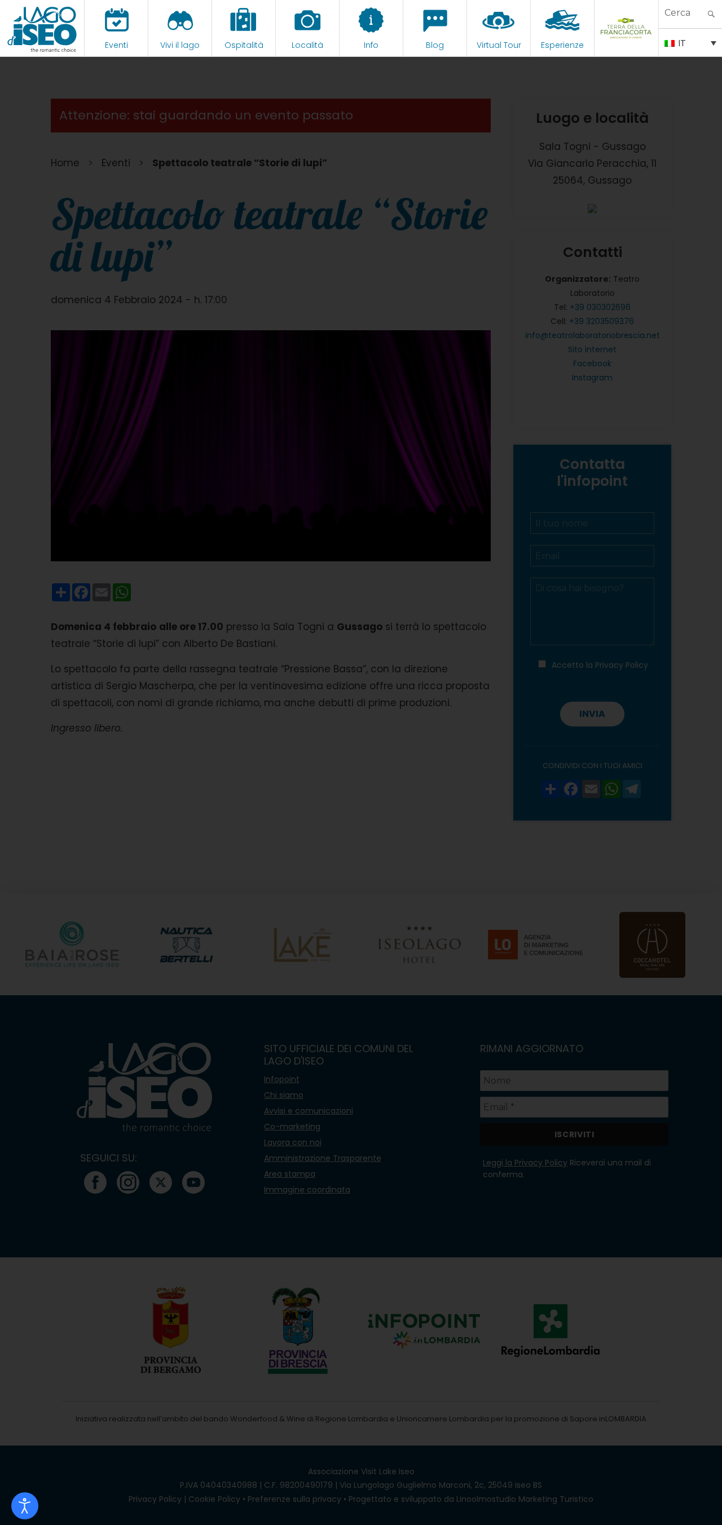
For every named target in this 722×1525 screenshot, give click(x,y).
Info (371, 45)
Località (307, 45)
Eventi (116, 45)
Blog (435, 45)
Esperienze (562, 45)
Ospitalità (243, 45)
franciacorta (626, 45)
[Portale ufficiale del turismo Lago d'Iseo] (42, 28)
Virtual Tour (499, 45)
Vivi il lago (180, 45)
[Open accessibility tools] (24, 1505)
